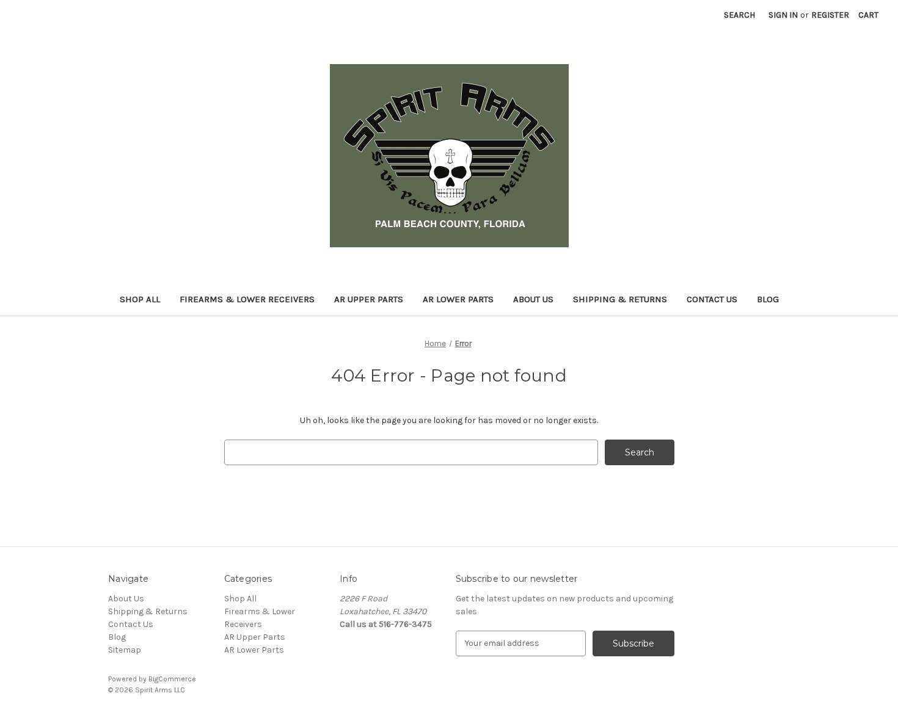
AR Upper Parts (368, 299)
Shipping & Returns (620, 299)
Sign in (783, 15)
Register (830, 15)
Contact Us (712, 299)
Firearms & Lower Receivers (247, 299)
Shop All (140, 299)
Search (739, 15)
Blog (768, 299)
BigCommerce (172, 679)
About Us (533, 299)
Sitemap (124, 650)
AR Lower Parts (458, 299)
